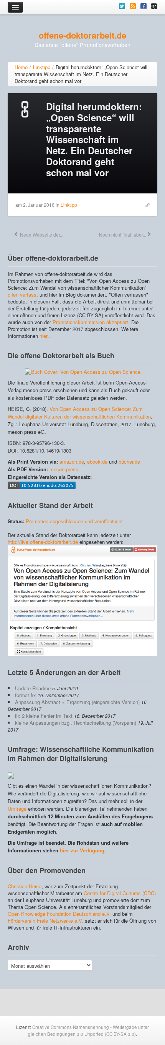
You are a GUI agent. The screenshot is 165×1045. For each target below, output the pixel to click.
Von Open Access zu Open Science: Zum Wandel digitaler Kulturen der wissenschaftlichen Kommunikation (79, 412)
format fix (25, 695)
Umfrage (17, 808)
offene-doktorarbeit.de (82, 35)
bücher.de (129, 461)
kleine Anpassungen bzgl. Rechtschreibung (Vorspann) (75, 722)
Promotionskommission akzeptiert (90, 322)
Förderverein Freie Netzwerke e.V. (45, 920)
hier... (46, 335)
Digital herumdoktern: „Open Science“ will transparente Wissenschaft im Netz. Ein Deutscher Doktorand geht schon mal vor (94, 139)
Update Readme (33, 688)
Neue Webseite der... (41, 234)
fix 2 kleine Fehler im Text (44, 715)
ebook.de (97, 461)
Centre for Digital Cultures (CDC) (120, 893)
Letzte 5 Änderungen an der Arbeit (64, 672)
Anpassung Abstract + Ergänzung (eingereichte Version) (77, 702)
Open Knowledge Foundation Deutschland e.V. (59, 913)
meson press (64, 469)
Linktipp (69, 204)
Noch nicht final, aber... (122, 234)
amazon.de (71, 461)
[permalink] (146, 204)
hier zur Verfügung (82, 850)
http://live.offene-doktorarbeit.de (43, 541)
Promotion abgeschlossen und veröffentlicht (74, 521)
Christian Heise (24, 886)
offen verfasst (23, 294)
